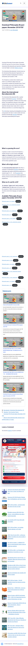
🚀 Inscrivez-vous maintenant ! (14, 477)
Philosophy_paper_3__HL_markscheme (9, 210)
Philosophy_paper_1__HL (6, 285)
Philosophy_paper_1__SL (6, 268)
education (14, 99)
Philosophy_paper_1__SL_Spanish (8, 264)
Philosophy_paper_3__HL (6, 214)
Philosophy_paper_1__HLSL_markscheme (10, 277)
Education (6, 412)
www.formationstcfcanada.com (11, 474)
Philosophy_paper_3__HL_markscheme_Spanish (11, 204)
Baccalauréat (6, 410)
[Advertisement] (14, 47)
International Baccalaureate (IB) (17, 410)
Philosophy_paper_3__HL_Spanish (8, 201)
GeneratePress (20, 643)
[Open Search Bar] (20, 3)
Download (18, 201)
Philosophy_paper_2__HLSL (7, 260)
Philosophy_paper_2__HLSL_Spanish (9, 218)
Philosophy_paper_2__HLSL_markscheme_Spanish (11, 222)
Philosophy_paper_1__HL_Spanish (8, 281)
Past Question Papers (14, 412)
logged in (10, 430)
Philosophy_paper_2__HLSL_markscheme (10, 256)
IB (4, 111)
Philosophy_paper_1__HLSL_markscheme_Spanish (11, 271)
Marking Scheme (19, 68)
